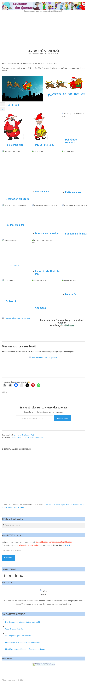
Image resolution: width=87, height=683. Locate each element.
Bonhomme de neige (47, 233)
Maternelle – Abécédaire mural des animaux (22, 642)
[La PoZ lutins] (67, 325)
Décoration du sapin (17, 198)
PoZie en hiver (73, 192)
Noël (56, 54)
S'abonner (8, 558)
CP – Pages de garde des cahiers (18, 636)
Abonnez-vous (62, 418)
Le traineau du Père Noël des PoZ (66, 95)
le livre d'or (67, 545)
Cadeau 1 (11, 301)
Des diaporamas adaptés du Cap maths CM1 (23, 622)
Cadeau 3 (70, 294)
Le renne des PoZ (12, 265)
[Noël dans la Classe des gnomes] (16, 324)
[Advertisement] (43, 30)
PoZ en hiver (42, 191)
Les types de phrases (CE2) (24, 435)
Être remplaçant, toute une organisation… (27, 437)
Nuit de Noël (13, 105)
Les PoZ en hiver (15, 224)
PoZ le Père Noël (15, 144)
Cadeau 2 (40, 307)
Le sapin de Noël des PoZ (47, 272)
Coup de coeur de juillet (14, 629)
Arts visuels (50, 54)
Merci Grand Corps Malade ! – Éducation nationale (25, 649)
